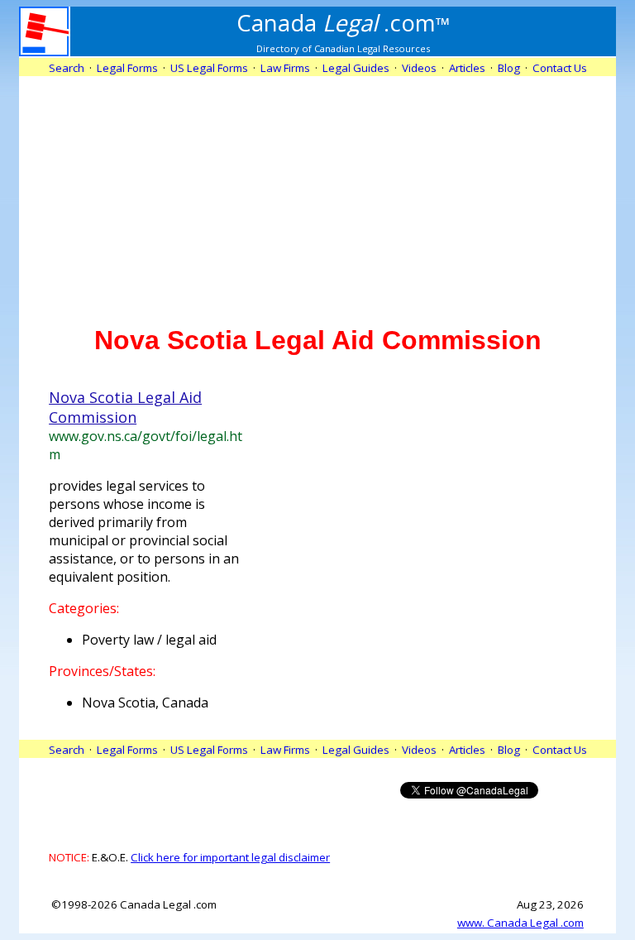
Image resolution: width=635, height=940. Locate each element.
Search (66, 67)
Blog (509, 67)
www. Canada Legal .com (520, 922)
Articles (467, 67)
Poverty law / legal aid (149, 640)
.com (343, 22)
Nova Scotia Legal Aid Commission (125, 407)
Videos (419, 67)
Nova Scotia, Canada (145, 702)
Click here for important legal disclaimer (230, 857)
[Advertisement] (317, 192)
